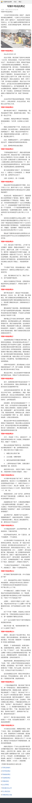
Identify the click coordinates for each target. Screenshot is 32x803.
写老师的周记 (6, 778)
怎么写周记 (5, 784)
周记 (20, 1)
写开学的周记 (6, 771)
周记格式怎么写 (7, 788)
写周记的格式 (6, 767)
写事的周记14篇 (7, 795)
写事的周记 (5, 781)
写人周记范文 (6, 791)
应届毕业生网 (7, 1)
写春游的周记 (6, 774)
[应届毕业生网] (2, 2)
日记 (15, 1)
